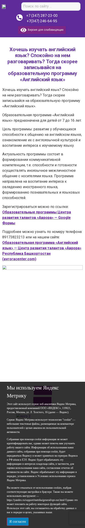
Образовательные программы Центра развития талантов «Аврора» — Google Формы (36, 217)
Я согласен (17, 521)
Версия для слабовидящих (45, 29)
